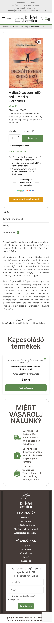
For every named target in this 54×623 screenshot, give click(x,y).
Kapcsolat (26, 561)
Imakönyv (35, 26)
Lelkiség (24, 26)
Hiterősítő (17, 323)
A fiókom (26, 545)
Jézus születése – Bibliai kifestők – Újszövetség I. (26, 367)
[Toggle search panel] (41, 18)
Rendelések (25, 549)
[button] (46, 18)
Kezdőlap (7, 26)
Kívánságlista (26, 553)
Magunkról (26, 517)
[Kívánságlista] (45, 359)
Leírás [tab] (6, 212)
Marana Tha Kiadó (18, 151)
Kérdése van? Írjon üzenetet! (26, 199)
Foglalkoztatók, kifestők (20, 360)
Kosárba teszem (32, 139)
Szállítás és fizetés (26, 525)
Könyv (15, 26)
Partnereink (26, 521)
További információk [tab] (13, 219)
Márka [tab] (6, 225)
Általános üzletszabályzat (26, 529)
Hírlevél (25, 557)
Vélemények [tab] (11, 232)
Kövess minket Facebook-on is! (27, 10)
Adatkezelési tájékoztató (26, 533)
